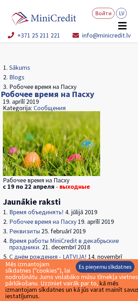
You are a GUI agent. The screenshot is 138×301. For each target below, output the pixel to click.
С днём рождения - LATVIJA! (48, 256)
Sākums (19, 67)
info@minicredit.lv (106, 35)
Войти (103, 13)
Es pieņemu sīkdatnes (105, 266)
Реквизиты (24, 231)
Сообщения (50, 108)
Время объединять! (36, 212)
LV (121, 13)
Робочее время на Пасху (47, 94)
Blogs (16, 77)
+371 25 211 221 (38, 35)
